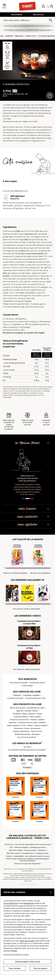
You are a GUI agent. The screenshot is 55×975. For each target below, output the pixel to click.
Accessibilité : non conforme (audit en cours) (31, 856)
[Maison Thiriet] (27, 6)
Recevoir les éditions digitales (15, 573)
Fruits (23, 725)
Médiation (42, 850)
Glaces (30, 725)
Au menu (27, 747)
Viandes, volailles (37, 720)
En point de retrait (37, 683)
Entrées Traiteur (31, 711)
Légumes (12, 722)
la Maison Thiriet (27, 443)
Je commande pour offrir (35, 698)
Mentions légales (21, 847)
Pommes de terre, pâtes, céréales (32, 722)
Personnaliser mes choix (27, 961)
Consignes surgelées (31, 695)
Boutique (35, 734)
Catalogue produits (38, 847)
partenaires (28, 903)
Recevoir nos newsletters (40, 573)
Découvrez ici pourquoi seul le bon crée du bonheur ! (27, 478)
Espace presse (42, 853)
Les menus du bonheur (27, 737)
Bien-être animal (13, 853)
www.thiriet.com (11, 903)
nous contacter (27, 516)
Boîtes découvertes (22, 734)
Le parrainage (27, 686)
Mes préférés (16, 15)
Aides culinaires (13, 725)
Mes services (38, 15)
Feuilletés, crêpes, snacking (24, 714)
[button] (43, 6)
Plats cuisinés (35, 717)
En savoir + (27, 767)
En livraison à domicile (19, 683)
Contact (9, 856)
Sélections (19, 36)
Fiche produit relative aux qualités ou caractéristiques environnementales (27, 860)
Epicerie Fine (36, 731)
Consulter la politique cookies (16, 954)
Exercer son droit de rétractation (27, 864)
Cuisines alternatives (21, 731)
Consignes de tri (28, 853)
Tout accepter (40, 968)
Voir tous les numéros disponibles (26, 609)
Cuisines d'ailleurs (21, 717)
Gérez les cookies (16, 850)
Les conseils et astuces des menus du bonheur (27, 750)
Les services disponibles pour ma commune (32, 844)
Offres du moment (17, 708)
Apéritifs (9, 36)
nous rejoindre (27, 524)
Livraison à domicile (15, 698)
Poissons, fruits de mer (19, 720)
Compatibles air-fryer (35, 708)
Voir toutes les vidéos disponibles (26, 669)
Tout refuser (15, 968)
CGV (11, 847)
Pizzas (39, 714)
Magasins (17, 695)
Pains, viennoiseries (32, 728)
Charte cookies (30, 850)
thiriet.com (9, 844)
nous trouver (27, 508)
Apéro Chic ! (31, 36)
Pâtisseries (18, 728)
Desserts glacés (41, 725)
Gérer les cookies (27, 941)
